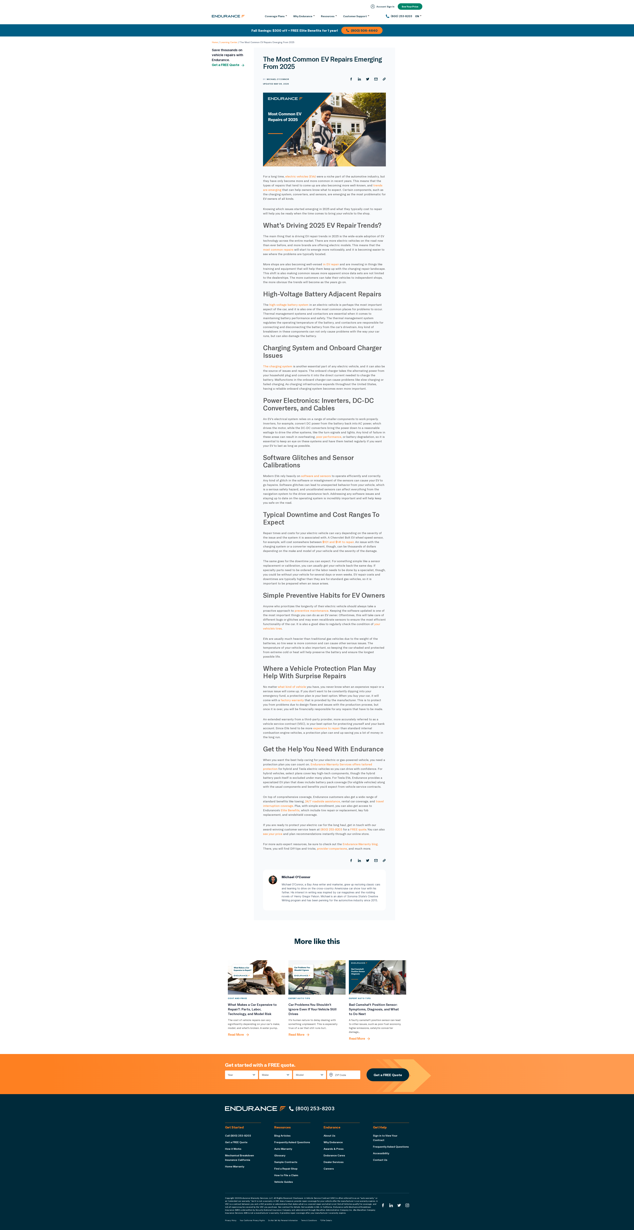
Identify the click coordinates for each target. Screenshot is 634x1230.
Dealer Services (334, 1161)
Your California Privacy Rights (252, 1220)
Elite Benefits (290, 810)
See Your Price (410, 6)
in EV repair (331, 264)
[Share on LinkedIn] (359, 79)
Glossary (279, 1155)
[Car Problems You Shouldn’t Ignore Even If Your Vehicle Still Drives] (317, 977)
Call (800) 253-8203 (238, 1135)
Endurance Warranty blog (360, 844)
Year (230, 1074)
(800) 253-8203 (331, 829)
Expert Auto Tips (299, 998)
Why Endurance (333, 1142)
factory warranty (292, 700)
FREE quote (358, 829)
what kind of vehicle (292, 686)
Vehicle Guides (283, 1181)
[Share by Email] (376, 79)
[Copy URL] (384, 79)
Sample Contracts (285, 1161)
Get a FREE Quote (225, 65)
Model (300, 1074)
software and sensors (316, 476)
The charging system (277, 366)
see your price (272, 834)
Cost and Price (237, 998)
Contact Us (380, 1159)
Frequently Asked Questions (292, 1142)
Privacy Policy (231, 1220)
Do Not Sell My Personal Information (283, 1220)
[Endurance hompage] (255, 1108)
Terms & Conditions (309, 1220)
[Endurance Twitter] (399, 1205)
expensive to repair (326, 728)
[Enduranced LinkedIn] (391, 1205)
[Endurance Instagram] (407, 1205)
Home (215, 42)
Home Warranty (234, 1166)
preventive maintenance (311, 610)
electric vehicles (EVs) (300, 176)
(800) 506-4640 (364, 30)
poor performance (328, 437)
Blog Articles (282, 1135)
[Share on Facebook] (351, 79)
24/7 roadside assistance (322, 801)
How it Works (233, 1148)
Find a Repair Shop (286, 1168)
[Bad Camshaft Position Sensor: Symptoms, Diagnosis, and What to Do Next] (377, 977)
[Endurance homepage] (228, 16)
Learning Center (228, 42)
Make (265, 1074)
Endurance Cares (334, 1155)
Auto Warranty (283, 1148)
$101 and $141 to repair (338, 542)
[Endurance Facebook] (383, 1205)
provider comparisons (332, 848)
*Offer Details (326, 1220)
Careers (329, 1168)
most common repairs (278, 249)
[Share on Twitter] (367, 79)
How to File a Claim (286, 1175)
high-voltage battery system (288, 304)
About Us (329, 1135)
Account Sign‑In (385, 6)
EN (417, 16)
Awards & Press (334, 1148)
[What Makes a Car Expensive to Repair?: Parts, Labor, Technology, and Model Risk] (256, 977)
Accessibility (381, 1153)
